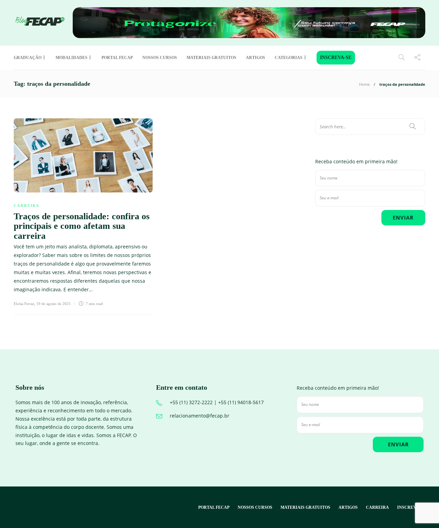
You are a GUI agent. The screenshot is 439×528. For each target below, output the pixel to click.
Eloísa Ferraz (24, 304)
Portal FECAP (117, 57)
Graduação (27, 57)
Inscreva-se (336, 57)
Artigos (255, 57)
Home (364, 84)
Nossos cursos (159, 57)
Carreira (26, 205)
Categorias (288, 57)
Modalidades (71, 57)
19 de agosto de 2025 (53, 304)
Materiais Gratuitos (211, 57)
